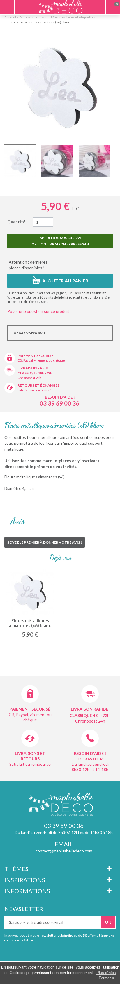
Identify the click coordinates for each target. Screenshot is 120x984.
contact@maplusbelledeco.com (64, 850)
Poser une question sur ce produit (38, 311)
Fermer (105, 978)
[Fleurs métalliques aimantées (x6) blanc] (20, 160)
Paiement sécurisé (35, 355)
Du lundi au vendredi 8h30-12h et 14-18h (90, 767)
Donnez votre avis (27, 332)
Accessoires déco (33, 17)
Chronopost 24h (29, 378)
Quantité (16, 221)
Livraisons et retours (30, 756)
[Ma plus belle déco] (60, 7)
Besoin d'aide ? (60, 397)
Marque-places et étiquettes (73, 17)
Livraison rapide (33, 368)
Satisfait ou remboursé (34, 390)
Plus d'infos (106, 973)
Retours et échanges (38, 385)
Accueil (10, 17)
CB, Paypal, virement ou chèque (41, 360)
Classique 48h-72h (35, 373)
